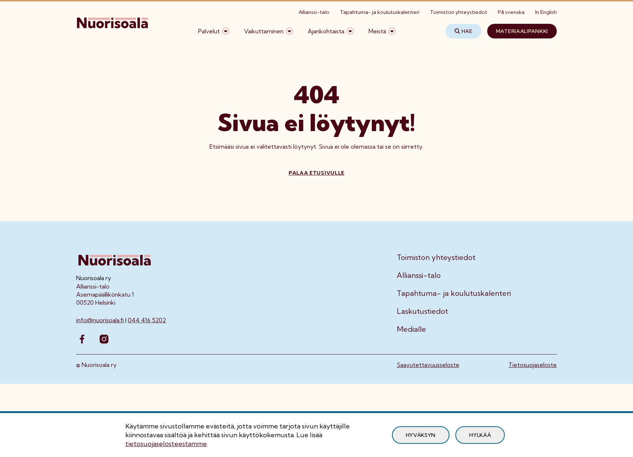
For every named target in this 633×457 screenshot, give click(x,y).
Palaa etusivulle (316, 173)
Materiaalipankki (522, 31)
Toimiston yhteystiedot (458, 12)
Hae (467, 31)
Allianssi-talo (314, 12)
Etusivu (86, 54)
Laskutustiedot (422, 311)
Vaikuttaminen (264, 31)
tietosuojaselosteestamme (166, 443)
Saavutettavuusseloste (428, 364)
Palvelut (209, 31)
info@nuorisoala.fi (100, 320)
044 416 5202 (147, 320)
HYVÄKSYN (421, 435)
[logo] (113, 31)
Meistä (377, 31)
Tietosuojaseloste (532, 364)
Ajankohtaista (326, 31)
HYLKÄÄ (480, 435)
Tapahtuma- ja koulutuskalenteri (379, 12)
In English (546, 12)
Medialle (411, 329)
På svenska (511, 12)
